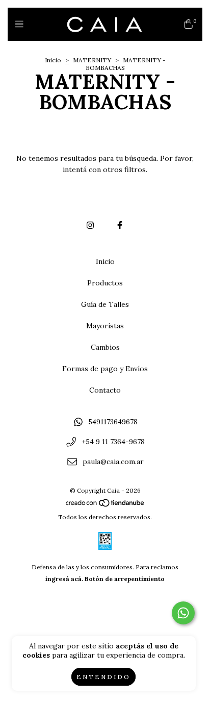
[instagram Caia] (90, 225)
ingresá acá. (64, 579)
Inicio (53, 60)
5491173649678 (113, 422)
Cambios (105, 347)
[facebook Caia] (120, 225)
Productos (105, 282)
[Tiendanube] (105, 505)
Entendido (103, 677)
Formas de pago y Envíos (105, 368)
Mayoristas (105, 325)
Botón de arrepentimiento (125, 579)
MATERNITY (92, 60)
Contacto (105, 390)
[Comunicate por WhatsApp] (183, 612)
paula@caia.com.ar (113, 461)
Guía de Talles (105, 304)
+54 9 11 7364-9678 (113, 441)
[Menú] (22, 24)
